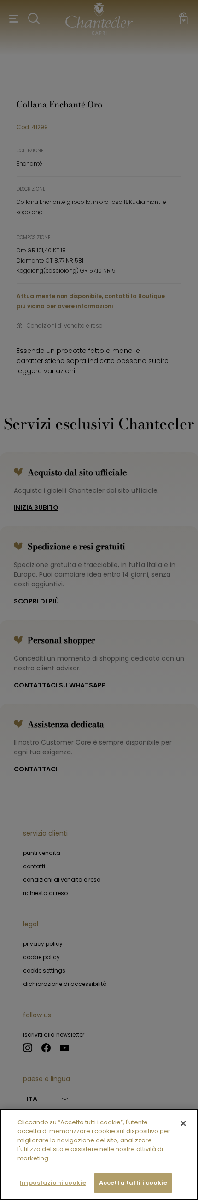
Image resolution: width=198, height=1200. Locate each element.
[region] (99, 1154)
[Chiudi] (183, 1123)
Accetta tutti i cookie (133, 1182)
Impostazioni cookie (53, 1182)
